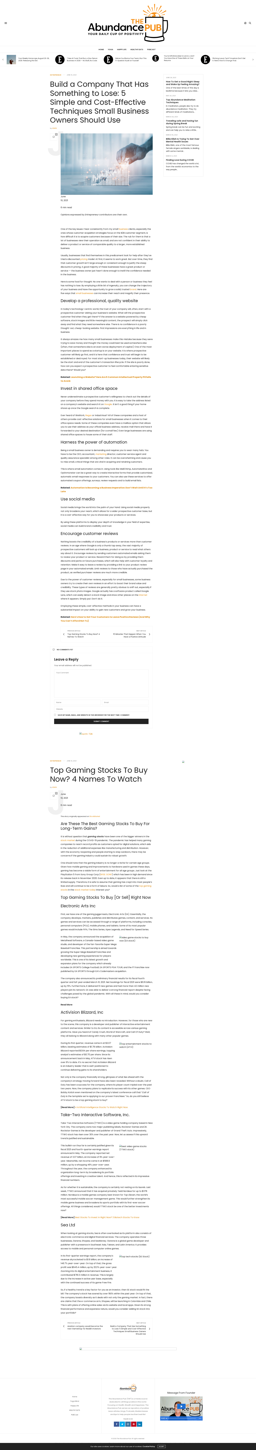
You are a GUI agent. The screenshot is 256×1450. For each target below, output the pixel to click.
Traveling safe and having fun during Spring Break (182, 122)
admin (54, 128)
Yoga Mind (74, 1401)
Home (101, 49)
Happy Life (121, 49)
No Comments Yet (65, 650)
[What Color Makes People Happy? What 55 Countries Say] (205, 59)
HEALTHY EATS (74, 1410)
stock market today (85, 889)
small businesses (84, 293)
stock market (68, 840)
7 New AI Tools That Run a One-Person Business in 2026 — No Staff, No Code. (33, 59)
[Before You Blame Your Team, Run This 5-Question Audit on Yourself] (60, 59)
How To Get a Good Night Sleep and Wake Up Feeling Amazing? (182, 83)
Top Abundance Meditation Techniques (180, 101)
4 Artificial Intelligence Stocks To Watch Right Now (101, 1107)
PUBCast (151, 49)
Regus (88, 415)
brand (133, 289)
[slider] (181, 1418)
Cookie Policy (149, 1446)
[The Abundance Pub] (128, 23)
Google (108, 404)
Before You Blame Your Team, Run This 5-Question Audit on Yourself (82, 59)
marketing (100, 454)
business (123, 229)
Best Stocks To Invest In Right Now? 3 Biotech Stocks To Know (107, 1217)
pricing (83, 259)
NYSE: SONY (106, 874)
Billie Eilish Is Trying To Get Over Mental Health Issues (182, 140)
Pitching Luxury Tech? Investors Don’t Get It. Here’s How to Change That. (180, 59)
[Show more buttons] (200, 1418)
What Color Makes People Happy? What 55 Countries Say (228, 59)
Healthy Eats (136, 49)
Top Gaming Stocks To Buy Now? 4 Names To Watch (99, 774)
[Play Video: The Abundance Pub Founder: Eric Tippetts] (181, 1406)
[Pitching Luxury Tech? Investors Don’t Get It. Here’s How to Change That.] (157, 59)
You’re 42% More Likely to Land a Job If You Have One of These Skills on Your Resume (130, 58)
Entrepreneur (55, 75)
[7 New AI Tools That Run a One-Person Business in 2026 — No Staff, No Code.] (11, 59)
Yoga (110, 49)
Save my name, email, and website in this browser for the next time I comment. (94, 715)
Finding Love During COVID (180, 160)
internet (143, 595)
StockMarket (94, 816)
